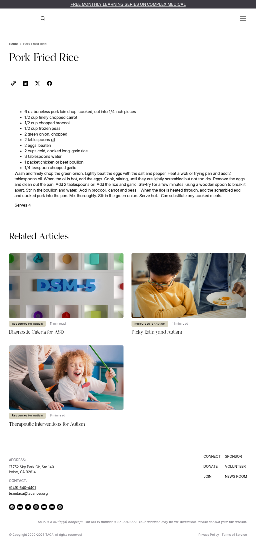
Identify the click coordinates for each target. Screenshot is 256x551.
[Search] (42, 18)
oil (53, 139)
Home (13, 44)
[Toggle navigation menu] (241, 18)
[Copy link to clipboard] (13, 83)
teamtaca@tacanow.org (28, 493)
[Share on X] (37, 83)
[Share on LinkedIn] (25, 83)
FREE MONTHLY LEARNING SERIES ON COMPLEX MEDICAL (128, 4)
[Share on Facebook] (49, 83)
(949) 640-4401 (22, 487)
